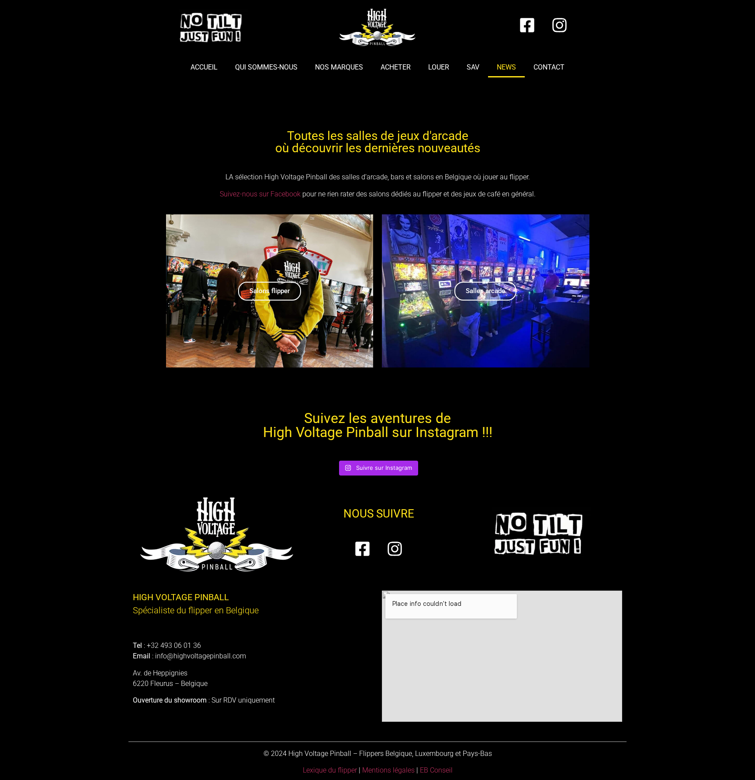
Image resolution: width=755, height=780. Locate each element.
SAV (473, 67)
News (506, 67)
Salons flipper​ (269, 291)
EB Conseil (436, 770)
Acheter (396, 67)
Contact (549, 67)
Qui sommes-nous (266, 67)
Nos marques (339, 67)
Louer (438, 67)
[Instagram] (560, 25)
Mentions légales (388, 770)
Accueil (204, 67)
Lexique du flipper (330, 770)
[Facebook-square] (527, 25)
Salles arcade (485, 291)
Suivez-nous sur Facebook (260, 194)
